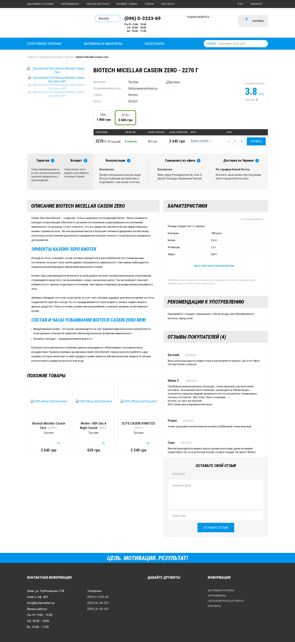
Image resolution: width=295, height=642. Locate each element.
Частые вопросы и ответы (226, 600)
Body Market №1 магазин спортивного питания (54, 23)
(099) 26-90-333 (98, 609)
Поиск (211, 43)
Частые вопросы (97, 3)
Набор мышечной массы (143, 88)
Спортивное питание (44, 44)
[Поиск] (264, 43)
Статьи (149, 3)
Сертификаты (70, 3)
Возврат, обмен (127, 3)
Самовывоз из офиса (180, 160)
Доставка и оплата (40, 3)
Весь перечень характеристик (214, 266)
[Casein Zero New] (57, 79)
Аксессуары (154, 44)
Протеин (133, 82)
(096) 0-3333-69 (142, 18)
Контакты (168, 3)
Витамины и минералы (103, 44)
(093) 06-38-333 (98, 603)
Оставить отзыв (215, 527)
